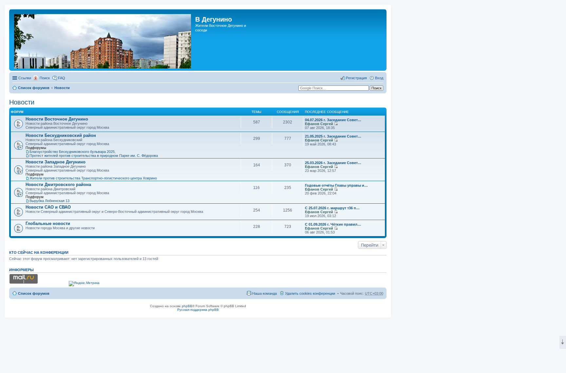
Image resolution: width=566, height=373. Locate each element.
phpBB (187, 306)
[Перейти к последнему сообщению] (336, 124)
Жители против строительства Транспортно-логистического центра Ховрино (93, 178)
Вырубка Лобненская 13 (49, 201)
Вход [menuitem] (379, 78)
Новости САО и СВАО (48, 207)
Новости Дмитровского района (58, 184)
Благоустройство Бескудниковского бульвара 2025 (72, 152)
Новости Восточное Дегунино (57, 119)
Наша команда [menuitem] (264, 293)
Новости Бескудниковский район (61, 135)
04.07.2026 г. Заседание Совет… (333, 120)
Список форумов (33, 88)
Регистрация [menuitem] (356, 78)
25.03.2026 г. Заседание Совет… (333, 163)
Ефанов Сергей (319, 124)
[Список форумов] (103, 40)
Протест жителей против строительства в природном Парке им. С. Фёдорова (93, 156)
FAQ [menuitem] (61, 78)
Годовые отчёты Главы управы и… (336, 185)
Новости (62, 88)
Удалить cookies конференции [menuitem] (310, 293)
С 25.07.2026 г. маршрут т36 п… (332, 208)
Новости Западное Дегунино (55, 161)
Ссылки (24, 78)
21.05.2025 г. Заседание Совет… (333, 136)
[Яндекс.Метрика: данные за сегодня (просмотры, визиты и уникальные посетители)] (84, 283)
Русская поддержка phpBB (198, 309)
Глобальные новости (48, 223)
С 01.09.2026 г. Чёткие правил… (333, 224)
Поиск (45, 78)
